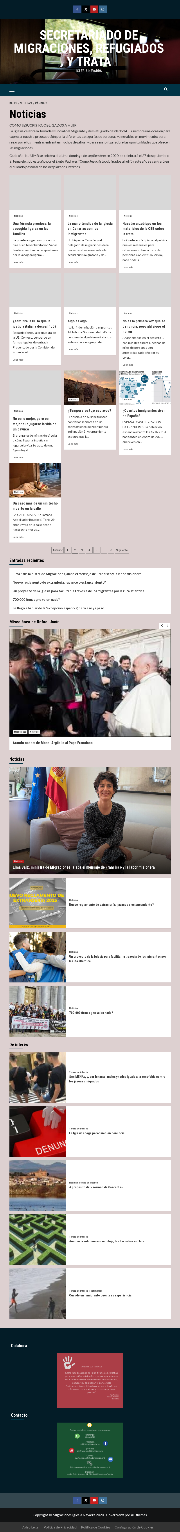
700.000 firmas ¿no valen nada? (36, 599)
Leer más (18, 262)
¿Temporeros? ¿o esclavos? (89, 410)
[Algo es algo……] (90, 290)
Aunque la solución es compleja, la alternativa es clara (106, 1241)
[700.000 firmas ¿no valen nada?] (37, 1011)
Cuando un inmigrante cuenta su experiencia (100, 1295)
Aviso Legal (30, 1527)
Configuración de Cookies (134, 1527)
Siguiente (122, 550)
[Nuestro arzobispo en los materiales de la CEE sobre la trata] (145, 192)
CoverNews (115, 1515)
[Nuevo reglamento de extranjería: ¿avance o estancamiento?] (37, 903)
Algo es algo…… (80, 321)
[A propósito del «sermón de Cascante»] (37, 1185)
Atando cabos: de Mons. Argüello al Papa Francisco (53, 743)
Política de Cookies (95, 1527)
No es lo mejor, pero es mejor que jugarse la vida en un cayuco (34, 423)
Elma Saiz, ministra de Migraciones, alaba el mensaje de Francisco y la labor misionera (77, 574)
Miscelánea (20, 731)
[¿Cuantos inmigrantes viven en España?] (145, 387)
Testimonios (96, 1291)
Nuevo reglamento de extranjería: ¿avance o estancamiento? (59, 582)
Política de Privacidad (60, 1527)
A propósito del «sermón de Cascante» (96, 1187)
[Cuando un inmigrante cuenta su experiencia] (37, 1293)
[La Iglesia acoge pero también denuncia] (37, 1131)
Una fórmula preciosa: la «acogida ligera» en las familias (32, 228)
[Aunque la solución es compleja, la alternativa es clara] (37, 1239)
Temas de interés (78, 1072)
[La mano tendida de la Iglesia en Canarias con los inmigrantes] (90, 192)
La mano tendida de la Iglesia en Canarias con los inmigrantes (90, 228)
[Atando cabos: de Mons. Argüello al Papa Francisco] (90, 683)
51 (111, 550)
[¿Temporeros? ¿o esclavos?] (90, 387)
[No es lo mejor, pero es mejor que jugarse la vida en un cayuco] (35, 387)
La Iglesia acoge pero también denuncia (96, 1133)
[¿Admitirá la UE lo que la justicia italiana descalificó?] (35, 290)
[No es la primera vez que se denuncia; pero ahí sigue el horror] (145, 290)
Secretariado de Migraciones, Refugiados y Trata (89, 48)
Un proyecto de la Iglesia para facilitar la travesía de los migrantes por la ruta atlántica (78, 591)
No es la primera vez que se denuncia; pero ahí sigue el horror (143, 326)
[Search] (166, 89)
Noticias (18, 215)
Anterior (57, 550)
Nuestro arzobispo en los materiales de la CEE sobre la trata (143, 228)
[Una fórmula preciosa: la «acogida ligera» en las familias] (35, 192)
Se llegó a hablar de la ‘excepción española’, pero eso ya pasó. (59, 608)
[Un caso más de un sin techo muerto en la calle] (35, 480)
